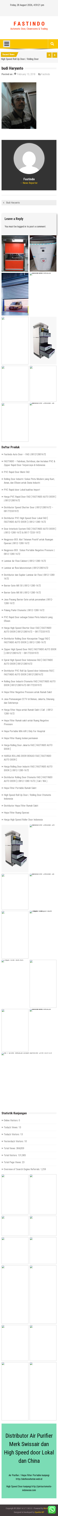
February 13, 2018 (26, 74)
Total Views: (10, 1148)
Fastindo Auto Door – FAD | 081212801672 (25, 454)
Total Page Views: (13, 1162)
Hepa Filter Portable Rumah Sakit (20, 788)
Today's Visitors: (12, 1134)
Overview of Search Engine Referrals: (22, 1169)
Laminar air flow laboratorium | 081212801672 (26, 567)
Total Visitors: (11, 1155)
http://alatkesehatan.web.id (29, 1479)
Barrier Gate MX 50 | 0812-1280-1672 (22, 585)
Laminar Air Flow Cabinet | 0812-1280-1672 (25, 560)
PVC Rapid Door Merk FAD (17, 472)
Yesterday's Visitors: (14, 1141)
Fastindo (45, 74)
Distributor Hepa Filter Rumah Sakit (21, 805)
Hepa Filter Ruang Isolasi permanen (21, 738)
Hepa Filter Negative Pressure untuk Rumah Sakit (28, 692)
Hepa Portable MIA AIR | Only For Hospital (24, 731)
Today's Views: (11, 1127)
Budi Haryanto (13, 202)
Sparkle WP (39, 1512)
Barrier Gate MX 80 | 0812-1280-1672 (22, 592)
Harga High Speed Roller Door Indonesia (23, 819)
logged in (21, 226)
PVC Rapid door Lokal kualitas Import (22, 489)
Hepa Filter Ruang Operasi (16, 812)
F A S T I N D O (29, 24)
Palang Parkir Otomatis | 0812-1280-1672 (24, 610)
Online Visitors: (11, 1120)
